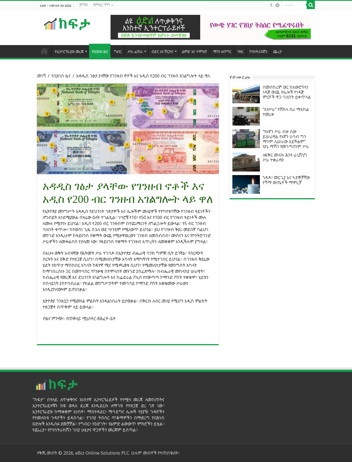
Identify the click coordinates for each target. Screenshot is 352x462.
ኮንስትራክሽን (258, 51)
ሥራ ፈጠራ (135, 51)
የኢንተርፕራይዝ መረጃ (69, 51)
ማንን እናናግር (222, 51)
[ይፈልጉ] (311, 5)
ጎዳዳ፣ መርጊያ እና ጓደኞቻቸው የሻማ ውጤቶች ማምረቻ (286, 180)
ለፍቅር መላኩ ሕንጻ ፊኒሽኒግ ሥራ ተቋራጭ (285, 157)
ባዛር (240, 51)
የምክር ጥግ (101, 4)
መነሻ (41, 76)
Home (44, 51)
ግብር (118, 51)
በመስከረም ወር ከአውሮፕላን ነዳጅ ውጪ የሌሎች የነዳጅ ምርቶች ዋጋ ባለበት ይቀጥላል (287, 92)
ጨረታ (277, 51)
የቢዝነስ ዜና (100, 51)
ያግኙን (83, 4)
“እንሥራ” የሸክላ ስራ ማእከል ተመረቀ (286, 111)
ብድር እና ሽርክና (162, 51)
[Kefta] (67, 23)
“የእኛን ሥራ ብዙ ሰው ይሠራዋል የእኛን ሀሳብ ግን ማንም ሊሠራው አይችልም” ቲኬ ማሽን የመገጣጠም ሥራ (286, 139)
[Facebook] (271, 5)
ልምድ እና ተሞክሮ (194, 51)
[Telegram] (277, 5)
